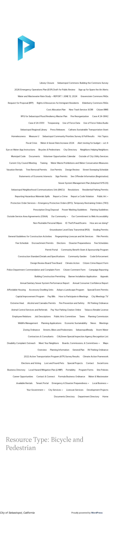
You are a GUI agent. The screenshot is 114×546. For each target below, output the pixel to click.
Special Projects (75, 363)
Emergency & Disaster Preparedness (69, 383)
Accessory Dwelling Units (41, 289)
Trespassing (53, 123)
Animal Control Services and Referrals (29, 309)
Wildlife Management (28, 323)
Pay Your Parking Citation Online (66, 309)
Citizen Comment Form (74, 269)
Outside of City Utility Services (93, 156)
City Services (54, 390)
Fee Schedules (101, 243)
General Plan (78, 349)
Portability (70, 369)
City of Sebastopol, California (17, 512)
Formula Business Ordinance (71, 376)
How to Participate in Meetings (73, 296)
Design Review (72, 169)
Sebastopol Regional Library (33, 129)
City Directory (70, 149)
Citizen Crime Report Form (95, 263)
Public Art (101, 196)
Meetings (103, 323)
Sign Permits (61, 176)
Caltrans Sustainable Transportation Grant (88, 129)
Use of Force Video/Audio (95, 123)
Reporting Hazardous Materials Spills (32, 196)
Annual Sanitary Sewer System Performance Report (44, 283)
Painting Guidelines (99, 209)
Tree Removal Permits (36, 169)
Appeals (104, 276)
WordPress (97, 512)
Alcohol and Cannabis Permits (41, 303)
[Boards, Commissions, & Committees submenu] (99, 343)
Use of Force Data (71, 123)
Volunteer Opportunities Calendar (59, 156)
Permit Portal (51, 249)
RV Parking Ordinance (98, 303)
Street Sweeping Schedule (95, 169)
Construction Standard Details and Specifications (41, 256)
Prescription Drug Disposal (46, 209)
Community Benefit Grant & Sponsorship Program (84, 249)
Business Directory (16, 369)
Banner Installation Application (83, 276)
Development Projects (97, 390)
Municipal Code (18, 156)
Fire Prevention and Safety (71, 303)
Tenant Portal (42, 383)
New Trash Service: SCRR (81, 109)
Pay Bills (51, 296)
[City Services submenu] (62, 390)
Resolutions (73, 189)
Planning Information (59, 349)
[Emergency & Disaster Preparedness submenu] (88, 383)
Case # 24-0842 (100, 116)
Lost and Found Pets (54, 363)
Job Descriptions (43, 316)
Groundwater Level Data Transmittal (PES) (70, 229)
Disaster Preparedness (80, 243)
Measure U (34, 136)
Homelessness (18, 136)
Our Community (58, 216)
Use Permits (56, 169)
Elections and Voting (31, 363)
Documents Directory (64, 396)
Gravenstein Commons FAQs (94, 96)
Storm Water (102, 329)
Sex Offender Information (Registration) (89, 176)
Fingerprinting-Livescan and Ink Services (74, 236)
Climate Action (72, 263)
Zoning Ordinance (31, 329)
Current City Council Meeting (23, 163)
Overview (42, 349)
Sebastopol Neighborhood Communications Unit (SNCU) (38, 189)
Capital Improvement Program (30, 296)
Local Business (99, 383)
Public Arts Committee (65, 316)
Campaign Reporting (98, 269)
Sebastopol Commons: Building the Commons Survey (82, 83)
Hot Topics (103, 136)
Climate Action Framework (95, 356)
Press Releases (57, 129)
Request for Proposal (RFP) (21, 103)
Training (43, 163)
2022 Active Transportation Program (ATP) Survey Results (52, 356)
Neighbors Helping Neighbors (94, 149)
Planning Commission (98, 316)
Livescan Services (74, 390)
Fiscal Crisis (31, 143)
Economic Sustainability (76, 323)
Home (105, 396)
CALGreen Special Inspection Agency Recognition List (82, 336)
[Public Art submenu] (107, 196)
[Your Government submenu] (44, 390)
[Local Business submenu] (107, 383)
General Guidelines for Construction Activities (30, 236)
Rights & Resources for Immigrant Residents (58, 103)
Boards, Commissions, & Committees (80, 343)
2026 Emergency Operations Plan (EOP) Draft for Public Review (44, 89)
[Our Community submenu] (67, 216)
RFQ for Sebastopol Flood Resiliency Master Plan (44, 116)
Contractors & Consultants (41, 336)
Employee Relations (21, 316)
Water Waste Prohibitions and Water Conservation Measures (79, 163)
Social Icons (102, 363)
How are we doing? (99, 223)
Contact (90, 363)
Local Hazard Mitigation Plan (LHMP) (46, 369)
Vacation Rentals (15, 169)
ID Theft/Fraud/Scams (75, 223)
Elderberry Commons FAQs (95, 103)
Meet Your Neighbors (49, 343)
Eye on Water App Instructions (20, 149)
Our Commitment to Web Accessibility (89, 216)
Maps (105, 343)
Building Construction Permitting (50, 276)
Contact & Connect (45, 376)
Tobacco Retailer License (96, 309)
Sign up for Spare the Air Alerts (93, 89)
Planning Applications (51, 323)
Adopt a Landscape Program (70, 289)
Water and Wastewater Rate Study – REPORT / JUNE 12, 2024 (47, 96)
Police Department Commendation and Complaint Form (33, 269)
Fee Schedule (22, 243)
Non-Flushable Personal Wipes (47, 223)
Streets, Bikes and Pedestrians (58, 329)
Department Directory (88, 396)
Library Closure (47, 83)
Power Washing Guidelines (74, 209)
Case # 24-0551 (36, 123)
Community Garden (77, 256)
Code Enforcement (99, 256)
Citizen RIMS (102, 109)
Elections (61, 243)
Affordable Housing (16, 289)
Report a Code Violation (82, 196)
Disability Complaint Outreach (21, 343)
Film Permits (102, 236)
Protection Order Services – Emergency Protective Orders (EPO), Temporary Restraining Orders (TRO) (59, 203)
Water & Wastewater (98, 376)
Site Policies (102, 369)
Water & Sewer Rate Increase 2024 (57, 143)
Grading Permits (100, 229)
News (93, 323)
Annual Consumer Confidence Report (90, 283)
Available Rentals (24, 383)
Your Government (35, 390)
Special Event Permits (97, 289)
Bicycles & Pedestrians (49, 149)
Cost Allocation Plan (56, 109)
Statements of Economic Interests (35, 176)
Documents (34, 156)
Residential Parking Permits (95, 189)
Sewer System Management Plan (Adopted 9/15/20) (83, 183)
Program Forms (86, 369)
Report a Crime (60, 196)
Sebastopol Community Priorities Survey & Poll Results (69, 136)
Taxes (82, 316)
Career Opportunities (23, 376)
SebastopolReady (84, 329)
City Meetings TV (99, 296)
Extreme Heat (17, 303)
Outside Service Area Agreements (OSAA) (27, 216)
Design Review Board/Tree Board (46, 263)
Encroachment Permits (43, 243)
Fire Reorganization (80, 116)
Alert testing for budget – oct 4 (93, 143)
